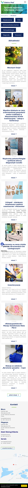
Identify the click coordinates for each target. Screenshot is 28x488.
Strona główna (4, 15)
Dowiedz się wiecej (5, 486)
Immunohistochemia (11, 25)
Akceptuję (24, 485)
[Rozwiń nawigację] (25, 2)
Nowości (18, 35)
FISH (19, 20)
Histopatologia (8, 30)
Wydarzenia (7, 20)
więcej (13, 85)
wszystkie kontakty (7, 448)
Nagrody (6, 35)
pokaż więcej (13, 395)
